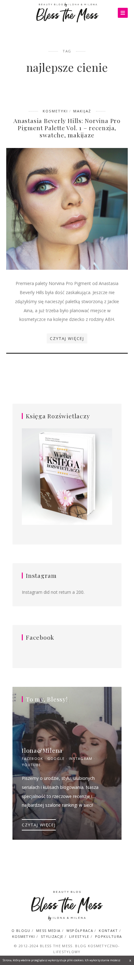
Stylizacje (52, 936)
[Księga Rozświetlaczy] (67, 477)
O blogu (21, 930)
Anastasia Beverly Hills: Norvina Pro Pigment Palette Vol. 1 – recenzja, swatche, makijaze (67, 127)
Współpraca (79, 930)
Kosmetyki (55, 111)
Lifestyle (79, 936)
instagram (81, 758)
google (56, 758)
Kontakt (108, 930)
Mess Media (48, 930)
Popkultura (108, 936)
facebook (32, 758)
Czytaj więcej (67, 338)
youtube (31, 764)
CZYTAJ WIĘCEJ (39, 825)
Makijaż (82, 111)
